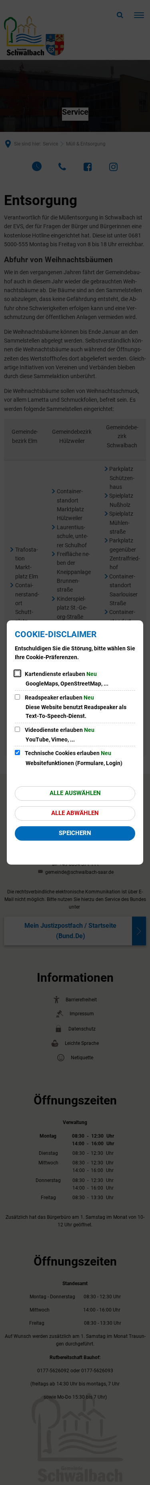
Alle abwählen (75, 813)
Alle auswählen (75, 793)
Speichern (75, 833)
